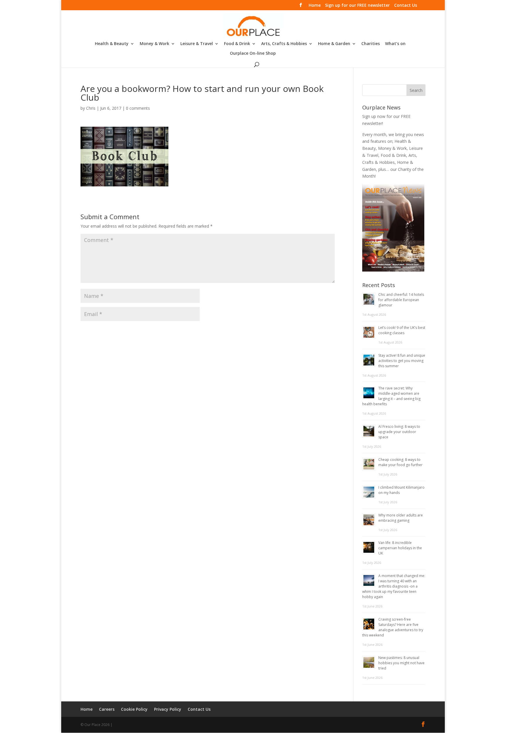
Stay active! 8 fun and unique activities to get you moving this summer (401, 360)
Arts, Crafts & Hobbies (284, 44)
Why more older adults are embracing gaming (400, 518)
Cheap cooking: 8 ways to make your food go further (400, 462)
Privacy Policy (167, 709)
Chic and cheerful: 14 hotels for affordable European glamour (401, 300)
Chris (90, 108)
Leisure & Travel (196, 44)
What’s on (395, 44)
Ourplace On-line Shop (253, 53)
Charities (370, 44)
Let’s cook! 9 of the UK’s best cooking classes (401, 330)
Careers (106, 709)
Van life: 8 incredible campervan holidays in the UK (400, 548)
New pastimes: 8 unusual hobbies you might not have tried (401, 663)
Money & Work (154, 44)
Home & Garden (334, 44)
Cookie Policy (134, 709)
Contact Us (405, 5)
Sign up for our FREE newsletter (357, 5)
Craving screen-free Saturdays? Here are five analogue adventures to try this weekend (392, 627)
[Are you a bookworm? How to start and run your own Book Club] (124, 183)
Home (315, 5)
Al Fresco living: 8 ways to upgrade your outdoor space (399, 432)
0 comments (138, 108)
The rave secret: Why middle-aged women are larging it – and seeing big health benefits (391, 396)
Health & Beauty (112, 44)
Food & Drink (237, 44)
